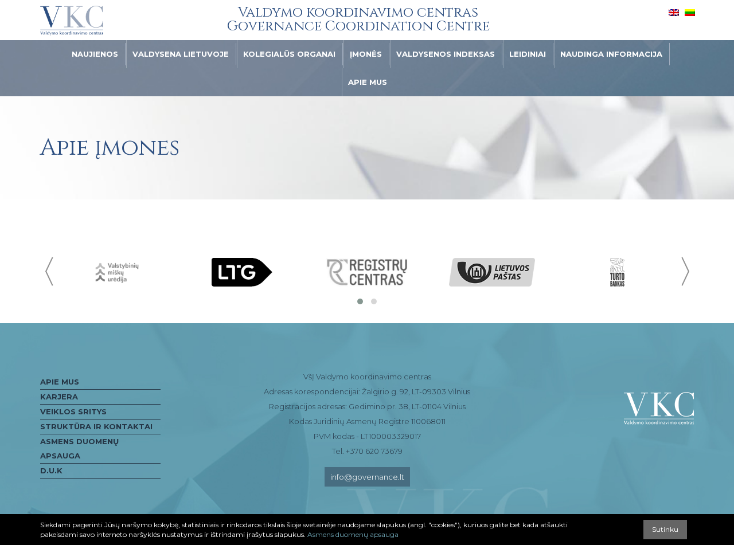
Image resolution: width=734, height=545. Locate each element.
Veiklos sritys (73, 411)
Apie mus (367, 82)
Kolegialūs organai (289, 53)
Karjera (59, 396)
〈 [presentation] (50, 271)
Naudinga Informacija (611, 53)
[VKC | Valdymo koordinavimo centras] (71, 21)
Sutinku (665, 529)
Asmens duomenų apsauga (79, 448)
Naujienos (95, 53)
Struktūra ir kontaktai (96, 426)
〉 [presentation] (684, 271)
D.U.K (51, 470)
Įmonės (366, 53)
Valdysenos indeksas (445, 53)
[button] (360, 301)
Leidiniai (527, 53)
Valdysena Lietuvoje (180, 53)
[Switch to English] (674, 12)
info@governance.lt (367, 476)
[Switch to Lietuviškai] (690, 12)
